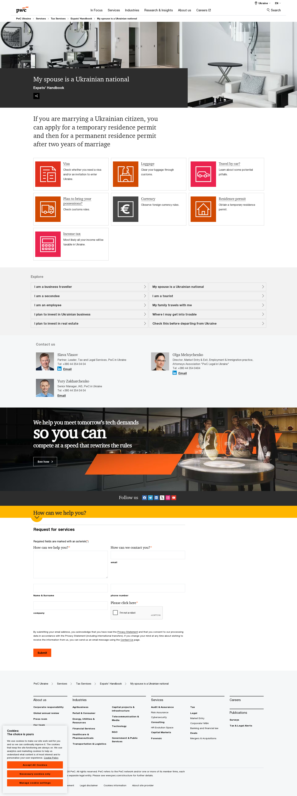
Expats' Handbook (81, 18)
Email (67, 369)
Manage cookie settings (35, 782)
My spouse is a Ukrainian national (117, 18)
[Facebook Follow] (144, 498)
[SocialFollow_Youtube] (173, 498)
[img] (36, 96)
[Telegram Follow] (150, 498)
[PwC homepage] (22, 8)
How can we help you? (51, 547)
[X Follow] (162, 498)
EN (276, 3)
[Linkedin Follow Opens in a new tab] (59, 368)
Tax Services (58, 18)
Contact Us (126, 639)
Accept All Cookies (35, 765)
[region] (35, 759)
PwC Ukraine (23, 18)
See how (43, 461)
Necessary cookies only (35, 773)
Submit (42, 652)
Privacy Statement (127, 631)
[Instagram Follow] (168, 498)
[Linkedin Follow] (156, 498)
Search (276, 10)
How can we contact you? (131, 547)
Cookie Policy (51, 757)
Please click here (124, 603)
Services (41, 18)
